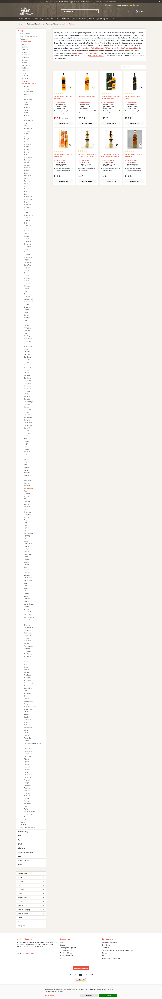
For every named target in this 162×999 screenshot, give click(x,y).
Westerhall (27, 793)
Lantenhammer (28, 533)
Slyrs (25, 691)
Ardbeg (26, 113)
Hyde (25, 462)
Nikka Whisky (26, 65)
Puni (25, 664)
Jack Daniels (25, 57)
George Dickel (28, 341)
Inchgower (27, 470)
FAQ (61, 942)
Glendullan (27, 391)
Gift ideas (21, 848)
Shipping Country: (123, 5)
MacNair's (27, 575)
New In (20, 856)
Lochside (26, 559)
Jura (25, 491)
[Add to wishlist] (70, 87)
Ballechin (26, 147)
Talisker (26, 733)
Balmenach (27, 149)
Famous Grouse (28, 323)
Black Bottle (27, 176)
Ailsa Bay (26, 97)
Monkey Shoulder (29, 604)
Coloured (21, 889)
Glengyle (26, 407)
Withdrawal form (66, 953)
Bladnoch (26, 178)
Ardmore (26, 115)
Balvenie (26, 152)
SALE (20, 844)
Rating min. (21, 926)
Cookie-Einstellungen (109, 942)
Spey (25, 696)
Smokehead (27, 693)
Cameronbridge (28, 215)
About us (105, 948)
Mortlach (26, 607)
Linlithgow (27, 549)
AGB (61, 958)
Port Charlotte (28, 654)
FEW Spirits (27, 328)
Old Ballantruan (28, 628)
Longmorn (27, 562)
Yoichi (25, 819)
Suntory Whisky (26, 76)
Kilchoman (27, 501)
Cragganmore (28, 257)
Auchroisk (27, 131)
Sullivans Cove (28, 727)
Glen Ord (26, 370)
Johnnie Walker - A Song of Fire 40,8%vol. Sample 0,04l (110, 155)
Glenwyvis (27, 433)
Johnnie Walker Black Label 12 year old (63, 98)
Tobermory (27, 759)
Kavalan (24, 63)
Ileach (25, 465)
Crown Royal (27, 265)
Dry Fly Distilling (28, 299)
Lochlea (26, 557)
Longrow (26, 565)
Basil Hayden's (28, 157)
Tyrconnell (27, 780)
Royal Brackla (28, 680)
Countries (23, 825)
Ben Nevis (27, 160)
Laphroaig (27, 536)
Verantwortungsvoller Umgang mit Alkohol (117, 950)
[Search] (96, 11)
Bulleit (25, 202)
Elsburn (26, 320)
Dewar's (26, 291)
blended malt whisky (96, 56)
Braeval (26, 191)
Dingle (25, 294)
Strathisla (27, 722)
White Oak (27, 801)
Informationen (108, 939)
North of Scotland (29, 617)
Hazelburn (27, 449)
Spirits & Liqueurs (24, 861)
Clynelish (26, 236)
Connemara (25, 49)
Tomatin (26, 764)
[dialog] (81, 992)
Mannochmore (28, 580)
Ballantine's (27, 144)
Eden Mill (26, 310)
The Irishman (28, 751)
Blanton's (26, 184)
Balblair (26, 141)
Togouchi (26, 762)
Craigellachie (27, 262)
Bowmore (26, 189)
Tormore (26, 772)
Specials (22, 822)
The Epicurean (28, 748)
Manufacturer (22, 873)
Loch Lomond (28, 554)
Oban (25, 622)
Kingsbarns (27, 507)
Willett (25, 806)
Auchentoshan (28, 128)
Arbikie (26, 110)
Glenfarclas (27, 396)
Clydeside (26, 233)
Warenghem (27, 785)
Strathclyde (27, 720)
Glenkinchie (27, 409)
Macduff (26, 570)
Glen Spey (27, 375)
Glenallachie (27, 378)
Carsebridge (27, 226)
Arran (25, 126)
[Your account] (132, 11)
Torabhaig (27, 769)
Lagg (25, 530)
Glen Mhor (27, 365)
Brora (25, 194)
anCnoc (26, 105)
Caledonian (27, 210)
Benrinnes (27, 165)
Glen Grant (27, 360)
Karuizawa (27, 494)
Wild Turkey (27, 804)
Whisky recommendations (27, 827)
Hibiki (25, 454)
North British (27, 614)
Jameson (24, 52)
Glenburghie (27, 381)
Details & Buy (63, 123)
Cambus (26, 212)
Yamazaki (27, 817)
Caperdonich (27, 220)
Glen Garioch (28, 357)
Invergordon (27, 475)
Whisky (20, 31)
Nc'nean (26, 609)
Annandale (27, 107)
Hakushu (26, 441)
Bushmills (25, 47)
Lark (25, 538)
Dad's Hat (27, 270)
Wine (20, 865)
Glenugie (26, 431)
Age (19, 885)
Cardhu (26, 223)
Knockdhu (27, 517)
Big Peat (26, 170)
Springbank (27, 704)
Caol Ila (26, 218)
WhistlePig (27, 798)
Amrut (24, 44)
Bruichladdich (28, 197)
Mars (25, 583)
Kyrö (25, 522)
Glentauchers (28, 423)
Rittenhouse (27, 675)
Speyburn (26, 699)
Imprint (104, 955)
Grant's (26, 436)
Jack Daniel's (28, 480)
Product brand (23, 914)
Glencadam (27, 383)
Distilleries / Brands (26, 42)
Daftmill (26, 273)
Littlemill (26, 551)
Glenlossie (27, 415)
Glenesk (26, 394)
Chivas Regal (28, 231)
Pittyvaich (27, 649)
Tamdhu (26, 735)
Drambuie (27, 296)
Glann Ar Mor (28, 346)
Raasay (26, 667)
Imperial (26, 467)
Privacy (105, 953)
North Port (27, 620)
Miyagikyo (27, 601)
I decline (89, 995)
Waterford (25, 81)
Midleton (26, 588)
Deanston (27, 289)
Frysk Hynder (28, 339)
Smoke (20, 918)
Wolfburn (26, 809)
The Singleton (28, 756)
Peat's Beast (27, 641)
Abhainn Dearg (28, 92)
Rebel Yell (26, 670)
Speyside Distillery (29, 701)
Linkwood (26, 546)
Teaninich (26, 741)
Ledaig (26, 541)
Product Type (22, 906)
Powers (26, 662)
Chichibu (26, 228)
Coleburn (26, 239)
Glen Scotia (27, 373)
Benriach (26, 162)
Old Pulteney (27, 635)
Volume (20, 893)
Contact (62, 945)
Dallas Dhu (27, 278)
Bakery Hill (27, 139)
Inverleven (27, 478)
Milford (26, 591)
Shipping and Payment (68, 948)
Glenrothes (27, 420)
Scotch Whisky (23, 832)
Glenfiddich (27, 399)
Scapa (26, 685)
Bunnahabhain (28, 205)
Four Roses (27, 336)
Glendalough (27, 386)
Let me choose (50, 995)
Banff (25, 155)
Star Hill (26, 712)
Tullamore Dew (28, 775)
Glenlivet (26, 412)
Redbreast (25, 71)
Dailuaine (26, 275)
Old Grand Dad (28, 633)
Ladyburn (26, 525)
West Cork (25, 78)
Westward (27, 796)
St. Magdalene (28, 709)
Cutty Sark (27, 268)
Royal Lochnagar (29, 683)
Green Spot (27, 438)
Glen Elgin (27, 354)
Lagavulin (27, 528)
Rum (19, 836)
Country (20, 902)
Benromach (27, 168)
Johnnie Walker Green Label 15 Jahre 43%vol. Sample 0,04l (87, 155)
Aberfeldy (26, 86)
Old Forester (27, 630)
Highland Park (28, 457)
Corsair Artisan (28, 252)
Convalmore (27, 247)
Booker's (26, 186)
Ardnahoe (27, 118)
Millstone (26, 596)
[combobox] (77, 11)
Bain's (25, 136)
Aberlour (26, 89)
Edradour (26, 312)
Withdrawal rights (66, 950)
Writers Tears (28, 814)
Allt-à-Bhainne (28, 99)
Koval (25, 520)
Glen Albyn (27, 352)
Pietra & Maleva (28, 646)
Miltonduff (27, 599)
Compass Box (28, 241)
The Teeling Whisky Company (32, 743)
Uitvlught (26, 783)
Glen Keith (27, 362)
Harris (25, 446)
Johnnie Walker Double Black (132, 98)
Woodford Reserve (29, 812)
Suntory (26, 730)
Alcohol (20, 881)
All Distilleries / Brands (29, 84)
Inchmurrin (27, 473)
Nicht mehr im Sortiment (111, 958)
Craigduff (26, 260)
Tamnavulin (27, 738)
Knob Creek (27, 512)
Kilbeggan (27, 499)
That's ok (108, 995)
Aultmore (26, 134)
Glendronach (27, 388)
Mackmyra (27, 572)
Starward (24, 73)
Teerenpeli (27, 746)
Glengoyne (27, 404)
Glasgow (26, 349)
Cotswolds (27, 254)
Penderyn (26, 643)
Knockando (27, 515)
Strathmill (27, 725)
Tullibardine (27, 777)
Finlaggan (27, 331)
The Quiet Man (28, 754)
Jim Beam (25, 60)
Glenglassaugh (28, 402)
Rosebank (27, 678)
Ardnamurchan (28, 120)
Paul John (25, 68)
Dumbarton (27, 307)
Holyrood (26, 459)
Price (19, 922)
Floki (25, 333)
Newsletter (106, 945)
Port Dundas (27, 656)
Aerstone (26, 94)
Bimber (26, 173)
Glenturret (27, 428)
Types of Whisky (25, 34)
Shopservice (65, 939)
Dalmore (26, 281)
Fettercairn (27, 325)
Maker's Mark (28, 578)
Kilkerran (26, 504)
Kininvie (26, 509)
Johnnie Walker (26, 55)
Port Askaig (27, 651)
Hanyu (26, 444)
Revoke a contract (81, 968)
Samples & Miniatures (25, 852)
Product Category (24, 910)
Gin (19, 840)
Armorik (26, 123)
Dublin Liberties (28, 302)
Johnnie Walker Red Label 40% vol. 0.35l (133, 155)
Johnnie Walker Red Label (86, 97)
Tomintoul (27, 767)
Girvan (26, 344)
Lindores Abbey (28, 543)
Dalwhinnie (27, 283)
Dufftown (26, 304)
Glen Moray (27, 367)
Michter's (26, 586)
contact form (29, 953)
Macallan (26, 567)
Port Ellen (27, 659)
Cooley (26, 249)
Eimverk (26, 315)
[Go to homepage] (25, 11)
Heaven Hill (27, 452)
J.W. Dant (27, 286)
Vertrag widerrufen (66, 955)
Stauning (26, 717)
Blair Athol (27, 181)
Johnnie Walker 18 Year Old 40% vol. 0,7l (63, 155)
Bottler (20, 877)
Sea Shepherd (28, 688)
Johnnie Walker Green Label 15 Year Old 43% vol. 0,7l (110, 98)
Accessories (23, 39)
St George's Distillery (30, 706)
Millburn (26, 593)
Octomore (27, 625)
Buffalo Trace (28, 199)
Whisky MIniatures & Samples (29, 36)
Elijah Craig (27, 318)
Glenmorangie (28, 417)
